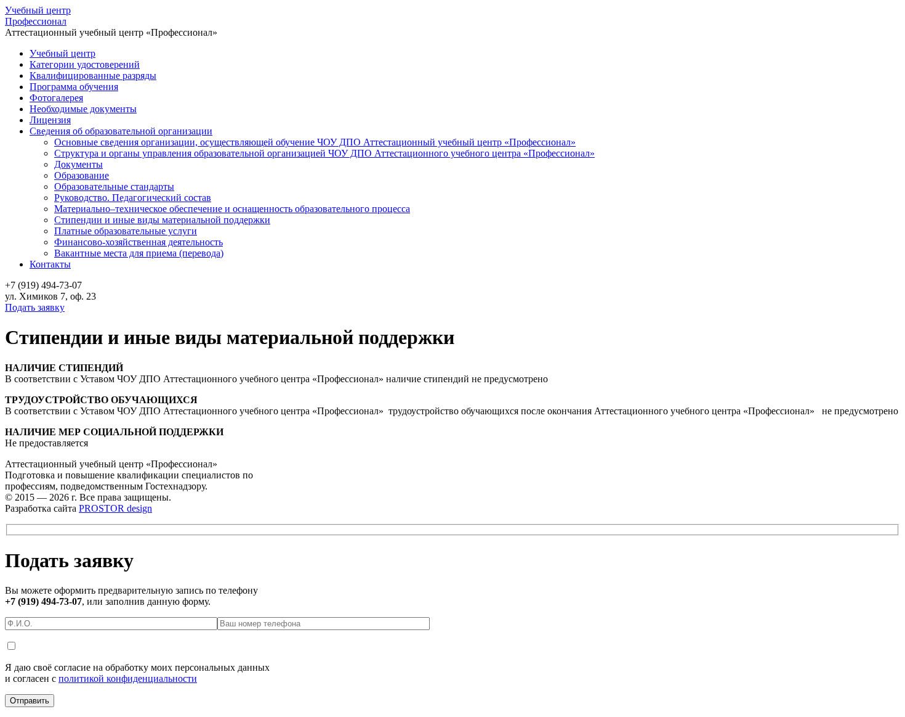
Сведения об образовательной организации (121, 131)
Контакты (50, 264)
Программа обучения (74, 86)
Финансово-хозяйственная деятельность (138, 242)
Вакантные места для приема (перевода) (138, 253)
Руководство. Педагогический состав (132, 197)
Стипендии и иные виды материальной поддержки (162, 220)
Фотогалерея (56, 97)
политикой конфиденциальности (127, 678)
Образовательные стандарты (114, 186)
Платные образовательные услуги (125, 231)
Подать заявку (35, 307)
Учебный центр (38, 16)
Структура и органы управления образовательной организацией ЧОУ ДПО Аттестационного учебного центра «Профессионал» (324, 153)
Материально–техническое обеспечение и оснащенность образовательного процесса (232, 208)
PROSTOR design (115, 508)
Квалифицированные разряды (93, 75)
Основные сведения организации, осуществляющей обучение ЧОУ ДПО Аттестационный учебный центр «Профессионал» (315, 142)
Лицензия (50, 120)
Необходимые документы (83, 109)
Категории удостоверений (85, 64)
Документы (78, 164)
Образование (81, 175)
